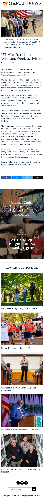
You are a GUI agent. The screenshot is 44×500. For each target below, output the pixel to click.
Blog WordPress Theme (31, 495)
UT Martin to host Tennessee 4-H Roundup (20, 430)
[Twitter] (27, 177)
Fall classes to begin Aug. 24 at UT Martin (19, 308)
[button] (34, 489)
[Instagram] (26, 483)
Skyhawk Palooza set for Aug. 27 (15, 348)
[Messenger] (17, 177)
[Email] (38, 177)
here (30, 157)
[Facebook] (6, 177)
